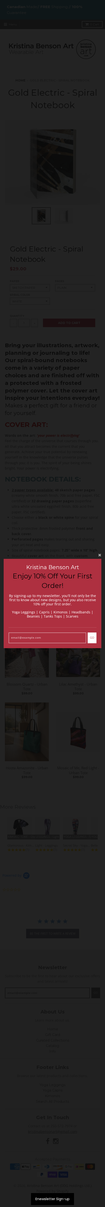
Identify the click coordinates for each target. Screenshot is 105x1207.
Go (92, 637)
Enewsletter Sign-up (52, 1198)
